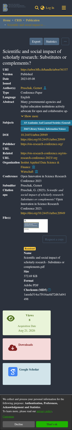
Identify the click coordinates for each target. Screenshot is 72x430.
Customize (8, 416)
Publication (33, 20)
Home (7, 20)
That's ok (51, 424)
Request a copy (54, 239)
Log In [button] (50, 8)
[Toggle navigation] (63, 7)
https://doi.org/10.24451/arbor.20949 (43, 139)
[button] (29, 116)
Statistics (51, 41)
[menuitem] (42, 7)
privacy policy (44, 411)
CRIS (18, 20)
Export (36, 41)
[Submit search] (36, 7)
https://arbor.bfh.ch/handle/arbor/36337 (44, 69)
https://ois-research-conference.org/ (42, 144)
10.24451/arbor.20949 (34, 135)
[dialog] (36, 412)
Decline (19, 424)
